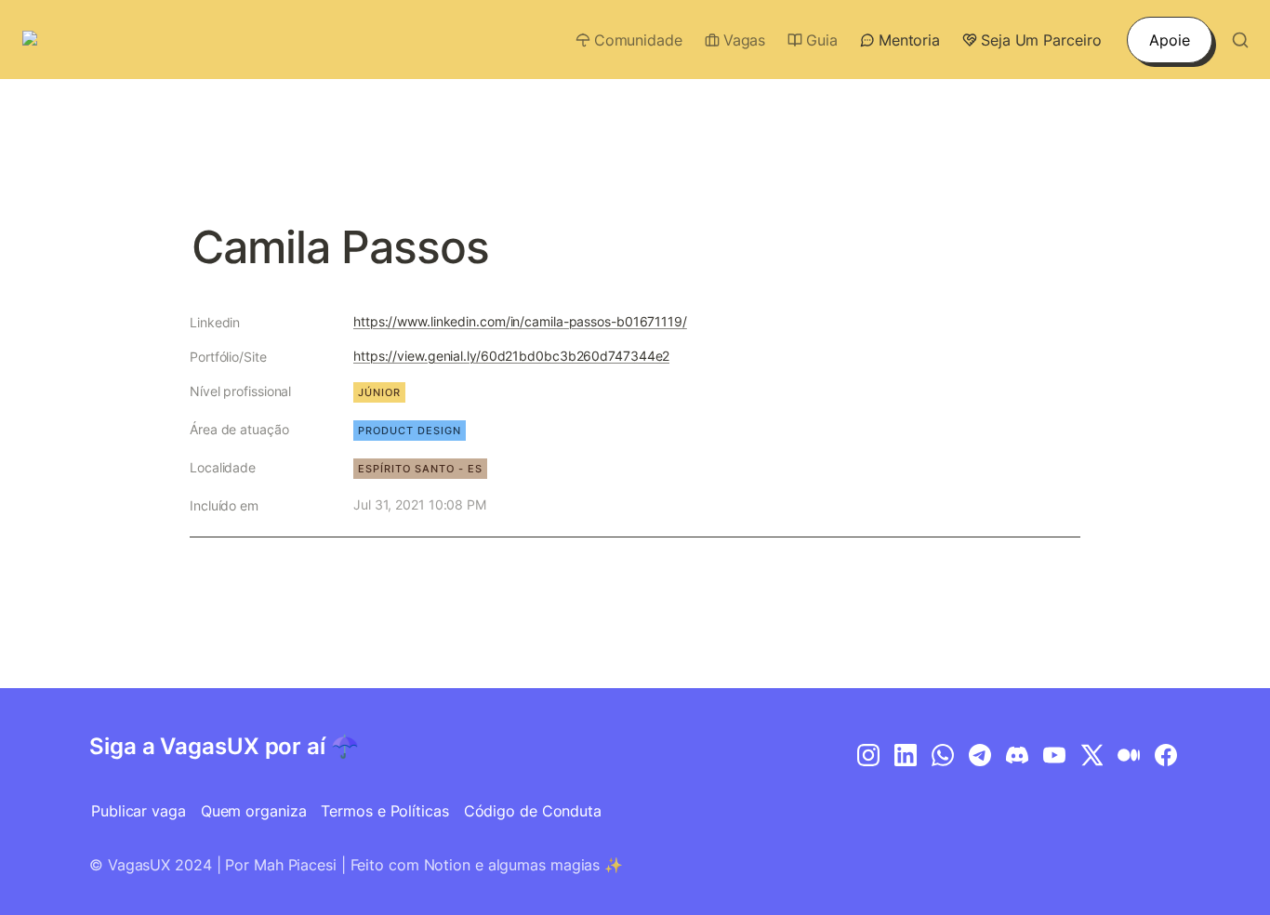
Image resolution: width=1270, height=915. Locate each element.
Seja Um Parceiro (1041, 40)
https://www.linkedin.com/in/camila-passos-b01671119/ (520, 321)
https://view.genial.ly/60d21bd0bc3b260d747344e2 (511, 356)
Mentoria (909, 40)
